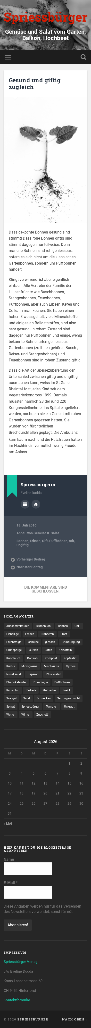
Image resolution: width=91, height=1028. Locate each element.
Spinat (10, 706)
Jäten (48, 650)
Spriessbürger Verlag (20, 962)
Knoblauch (13, 658)
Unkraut (69, 706)
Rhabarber (49, 690)
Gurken (33, 650)
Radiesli (31, 690)
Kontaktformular (17, 1000)
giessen (50, 642)
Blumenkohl (43, 626)
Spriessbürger (45, 16)
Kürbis (10, 666)
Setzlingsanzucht (68, 698)
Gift (45, 541)
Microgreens (29, 666)
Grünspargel (14, 650)
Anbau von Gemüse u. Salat (38, 533)
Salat (26, 698)
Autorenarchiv (25, 504)
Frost (63, 634)
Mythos (70, 666)
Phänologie (40, 682)
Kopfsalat (70, 658)
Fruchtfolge (13, 642)
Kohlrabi (32, 658)
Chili (77, 626)
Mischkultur (51, 666)
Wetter (10, 714)
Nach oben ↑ (74, 1019)
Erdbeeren (47, 634)
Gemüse (33, 642)
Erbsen (35, 541)
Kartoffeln (65, 650)
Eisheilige (12, 634)
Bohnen (22, 541)
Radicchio (12, 690)
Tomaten (52, 706)
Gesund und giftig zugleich (35, 83)
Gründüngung (71, 642)
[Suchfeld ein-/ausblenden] (83, 57)
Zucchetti (42, 714)
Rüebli (67, 690)
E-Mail (10, 882)
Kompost (51, 658)
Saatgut (11, 698)
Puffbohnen (58, 541)
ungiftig (23, 545)
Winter (25, 714)
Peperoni (33, 674)
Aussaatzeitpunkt (17, 626)
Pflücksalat (53, 674)
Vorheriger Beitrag (31, 559)
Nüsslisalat (13, 674)
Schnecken (44, 698)
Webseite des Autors (36, 504)
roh (71, 541)
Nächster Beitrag (30, 567)
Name (9, 859)
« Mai (8, 824)
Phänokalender (16, 682)
